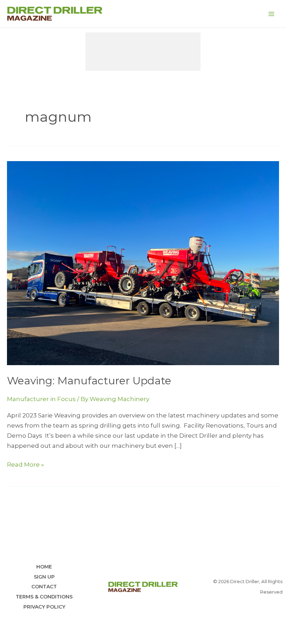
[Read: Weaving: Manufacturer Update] (143, 262)
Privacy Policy (44, 607)
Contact (44, 586)
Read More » (25, 465)
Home (44, 567)
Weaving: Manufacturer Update (89, 380)
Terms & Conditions (44, 597)
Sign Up (44, 577)
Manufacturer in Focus (41, 398)
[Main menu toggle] (271, 14)
